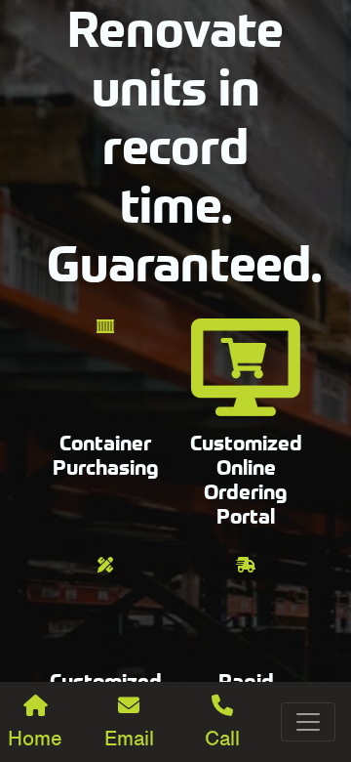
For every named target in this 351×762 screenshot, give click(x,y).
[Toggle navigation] (308, 721)
